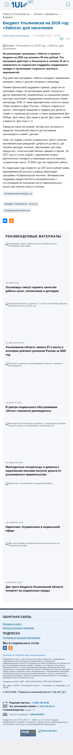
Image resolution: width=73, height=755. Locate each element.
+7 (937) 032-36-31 (46, 706)
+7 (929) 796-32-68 (40, 703)
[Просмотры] (62, 38)
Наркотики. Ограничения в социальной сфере (33, 528)
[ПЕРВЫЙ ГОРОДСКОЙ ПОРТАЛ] (21, 4)
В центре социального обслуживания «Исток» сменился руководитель (31, 408)
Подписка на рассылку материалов (21, 637)
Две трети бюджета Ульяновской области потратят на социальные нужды (34, 588)
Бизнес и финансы (46, 14)
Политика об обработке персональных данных (24, 655)
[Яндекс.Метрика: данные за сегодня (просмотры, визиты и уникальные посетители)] (47, 730)
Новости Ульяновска (16, 14)
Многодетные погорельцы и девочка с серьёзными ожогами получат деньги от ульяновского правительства (33, 470)
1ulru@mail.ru (37, 714)
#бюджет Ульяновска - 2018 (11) (20, 204)
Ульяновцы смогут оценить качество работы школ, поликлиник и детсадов (32, 289)
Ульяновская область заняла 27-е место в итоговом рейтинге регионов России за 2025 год (36, 350)
